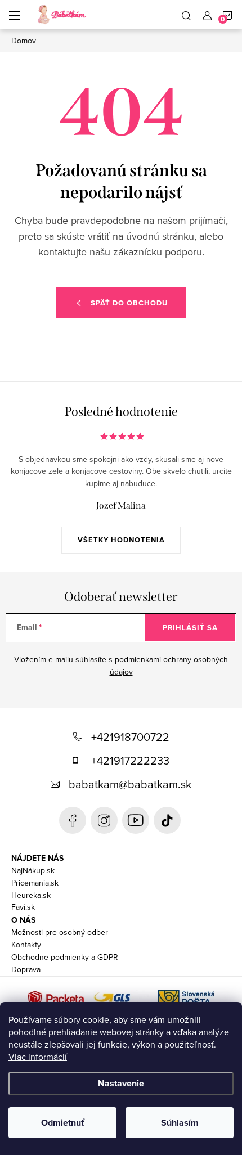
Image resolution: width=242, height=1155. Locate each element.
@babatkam (167, 820)
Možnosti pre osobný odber (59, 932)
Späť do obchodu (129, 303)
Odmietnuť (62, 1122)
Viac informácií (37, 1056)
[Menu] (14, 14)
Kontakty (26, 944)
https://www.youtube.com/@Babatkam (135, 820)
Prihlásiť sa (190, 627)
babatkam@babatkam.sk (130, 784)
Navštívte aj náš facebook (72, 820)
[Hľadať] (186, 14)
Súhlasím (180, 1122)
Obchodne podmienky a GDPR (64, 957)
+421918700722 (130, 737)
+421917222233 (130, 760)
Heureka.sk (31, 895)
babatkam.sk (104, 820)
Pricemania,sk (35, 882)
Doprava (26, 969)
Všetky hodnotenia (121, 539)
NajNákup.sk (33, 870)
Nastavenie (121, 1083)
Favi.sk (23, 907)
